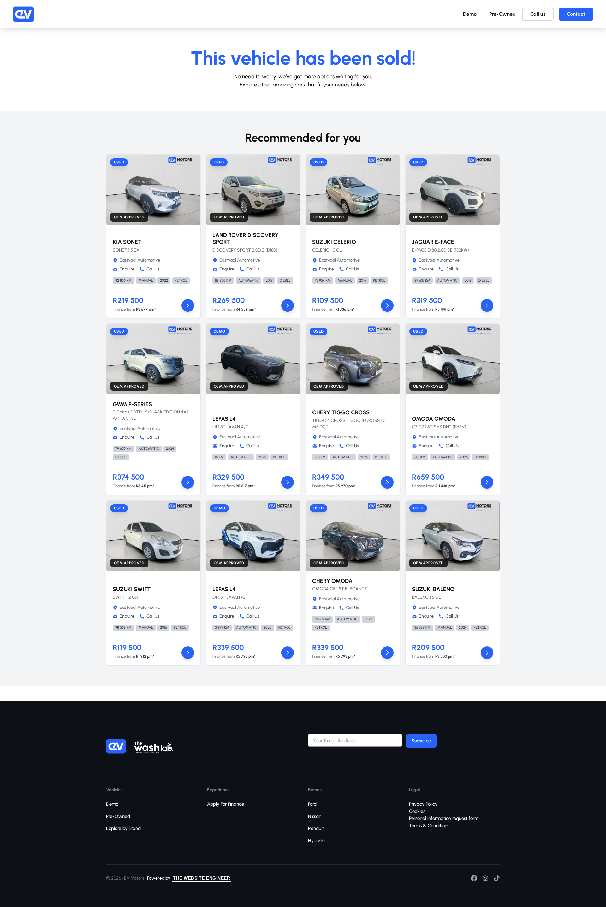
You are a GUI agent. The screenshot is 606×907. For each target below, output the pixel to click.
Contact (576, 14)
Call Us (152, 269)
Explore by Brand (123, 828)
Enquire (127, 269)
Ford (312, 804)
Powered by (188, 878)
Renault (316, 828)
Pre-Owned (502, 14)
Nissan (314, 816)
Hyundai (316, 841)
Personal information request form (443, 818)
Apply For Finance (225, 804)
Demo (470, 14)
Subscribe (421, 741)
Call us (537, 14)
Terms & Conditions (429, 825)
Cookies (417, 811)
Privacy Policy (423, 804)
